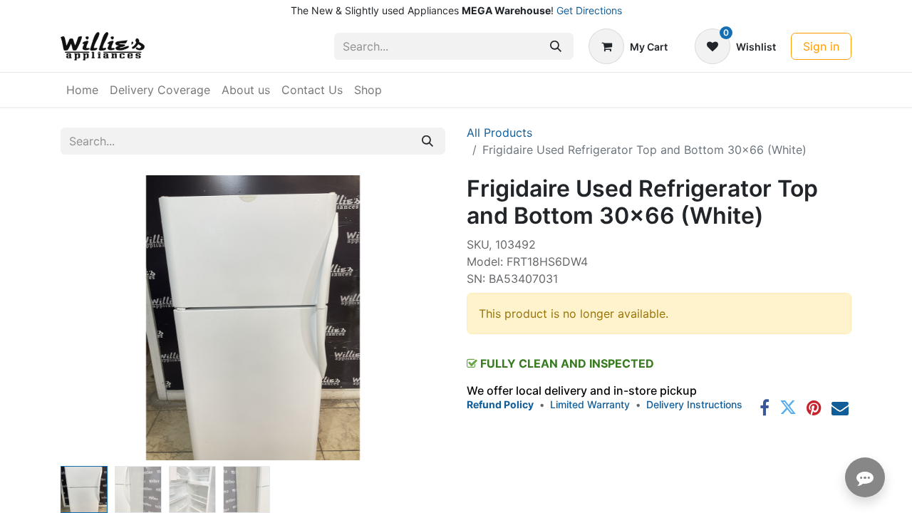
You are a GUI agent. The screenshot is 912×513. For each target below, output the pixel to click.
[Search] (556, 46)
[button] (89, 318)
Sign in (821, 46)
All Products (499, 132)
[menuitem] (82, 90)
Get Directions (589, 10)
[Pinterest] (814, 407)
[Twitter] (788, 407)
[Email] (840, 407)
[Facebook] (765, 407)
